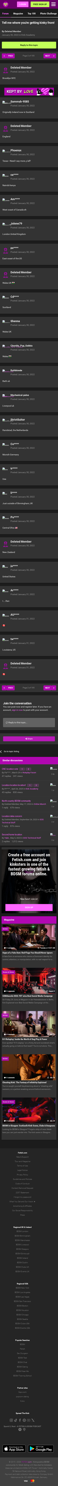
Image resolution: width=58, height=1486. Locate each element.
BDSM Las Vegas (22, 1297)
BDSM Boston (22, 1306)
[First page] (4, 55)
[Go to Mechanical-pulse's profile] (5, 397)
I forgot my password (22, 1197)
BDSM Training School (22, 1376)
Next (47, 56)
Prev (10, 56)
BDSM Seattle (22, 1319)
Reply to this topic (29, 45)
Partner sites (22, 1388)
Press (22, 1215)
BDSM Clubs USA (22, 1323)
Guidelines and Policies (22, 1179)
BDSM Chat (22, 1362)
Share (30, 739)
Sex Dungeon (22, 1353)
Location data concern (12, 816)
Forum (5, 13)
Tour (16, 1161)
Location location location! (14, 785)
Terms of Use (22, 1166)
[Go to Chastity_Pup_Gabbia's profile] (5, 348)
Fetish (22, 1349)
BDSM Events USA (22, 1328)
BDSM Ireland (22, 1258)
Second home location (12, 834)
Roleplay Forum (29, 772)
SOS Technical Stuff (32, 838)
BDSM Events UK (22, 1271)
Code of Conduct (22, 1184)
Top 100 (32, 13)
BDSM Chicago (22, 1315)
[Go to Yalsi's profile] (53, 835)
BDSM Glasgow (22, 1249)
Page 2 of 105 (29, 56)
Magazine (18, 13)
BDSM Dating (22, 1367)
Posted (23, 71)
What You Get (15, 1202)
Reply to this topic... (17, 722)
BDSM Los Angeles (22, 1292)
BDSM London (22, 1231)
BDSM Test (22, 1358)
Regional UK (18, 1227)
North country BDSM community (16, 801)
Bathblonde (16, 370)
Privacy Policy (22, 1175)
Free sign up (40, 4)
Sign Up (29, 907)
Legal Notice (22, 1170)
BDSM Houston (22, 1310)
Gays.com (22, 1392)
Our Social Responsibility (22, 1210)
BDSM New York (22, 1288)
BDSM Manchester (22, 1240)
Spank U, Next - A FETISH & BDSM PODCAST (22, 1426)
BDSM (22, 1344)
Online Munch (40, 804)
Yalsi (6, 838)
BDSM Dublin (22, 1262)
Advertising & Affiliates (22, 1206)
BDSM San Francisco (22, 1301)
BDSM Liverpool (22, 1245)
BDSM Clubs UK (22, 1267)
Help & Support (22, 1157)
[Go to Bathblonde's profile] (5, 372)
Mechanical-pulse (20, 395)
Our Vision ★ (30, 1202)
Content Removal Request (22, 1188)
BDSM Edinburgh (22, 1254)
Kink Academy (28, 35)
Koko (22, 1401)
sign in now (17, 710)
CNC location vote (10, 769)
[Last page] (54, 55)
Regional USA (22, 1284)
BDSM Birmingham (22, 1236)
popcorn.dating (22, 1397)
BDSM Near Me (22, 1371)
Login (22, 4)
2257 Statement (22, 1193)
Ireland (29, 1227)
